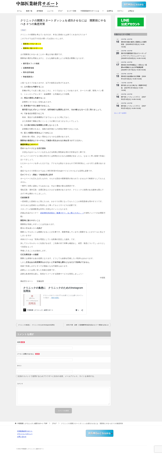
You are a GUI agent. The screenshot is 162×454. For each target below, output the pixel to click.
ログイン (120, 11)
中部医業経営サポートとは (90, 11)
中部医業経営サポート (25, 431)
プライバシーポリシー (25, 434)
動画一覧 (29, 11)
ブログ (60, 11)
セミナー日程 (71, 11)
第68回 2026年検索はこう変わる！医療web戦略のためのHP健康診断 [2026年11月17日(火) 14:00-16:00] (134, 67)
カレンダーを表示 (120, 113)
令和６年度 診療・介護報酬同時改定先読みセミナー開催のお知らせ (87, 325)
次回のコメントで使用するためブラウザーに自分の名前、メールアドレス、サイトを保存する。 (57, 376)
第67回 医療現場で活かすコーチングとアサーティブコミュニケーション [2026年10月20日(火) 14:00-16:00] (134, 55)
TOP (32, 423)
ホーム (19, 11)
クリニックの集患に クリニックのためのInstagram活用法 (36, 325)
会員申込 (110, 11)
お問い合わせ (21, 437)
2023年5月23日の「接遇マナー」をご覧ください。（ (62, 213)
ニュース (50, 11)
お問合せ (131, 11)
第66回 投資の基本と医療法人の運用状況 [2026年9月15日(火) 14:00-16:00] (133, 44)
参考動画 (40, 11)
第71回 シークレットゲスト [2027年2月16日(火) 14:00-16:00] (133, 98)
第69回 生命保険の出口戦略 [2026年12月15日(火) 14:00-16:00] (133, 77)
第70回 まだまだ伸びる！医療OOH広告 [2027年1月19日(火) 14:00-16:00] (134, 87)
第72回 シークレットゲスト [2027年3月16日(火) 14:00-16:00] (133, 107)
